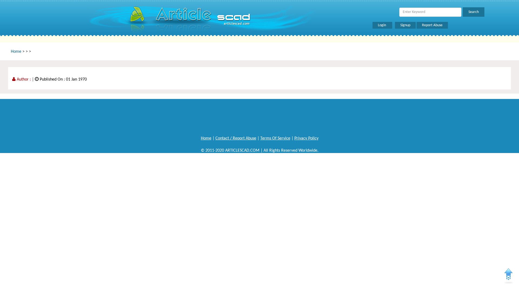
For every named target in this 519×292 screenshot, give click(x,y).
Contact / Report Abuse (235, 138)
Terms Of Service (275, 138)
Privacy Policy (306, 138)
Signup (405, 25)
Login (382, 25)
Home (16, 51)
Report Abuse (432, 25)
